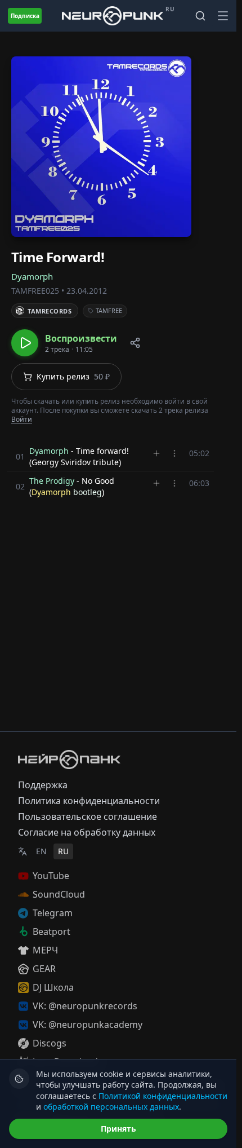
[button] (64, 342)
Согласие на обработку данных (86, 832)
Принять (118, 1128)
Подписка (25, 16)
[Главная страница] (112, 15)
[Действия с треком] (174, 453)
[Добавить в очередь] (156, 453)
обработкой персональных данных (111, 1106)
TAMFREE (109, 310)
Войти (21, 419)
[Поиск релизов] (200, 16)
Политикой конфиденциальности (162, 1095)
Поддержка (43, 785)
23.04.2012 (86, 290)
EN (41, 851)
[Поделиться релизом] (135, 342)
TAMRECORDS (50, 311)
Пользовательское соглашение (87, 816)
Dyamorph (32, 276)
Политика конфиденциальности (89, 800)
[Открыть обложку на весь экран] (101, 146)
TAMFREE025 (35, 290)
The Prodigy (51, 480)
